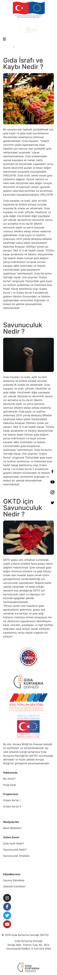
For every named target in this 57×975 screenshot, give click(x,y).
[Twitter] (7, 915)
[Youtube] (7, 924)
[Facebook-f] (7, 907)
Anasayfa (7, 47)
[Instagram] (7, 898)
